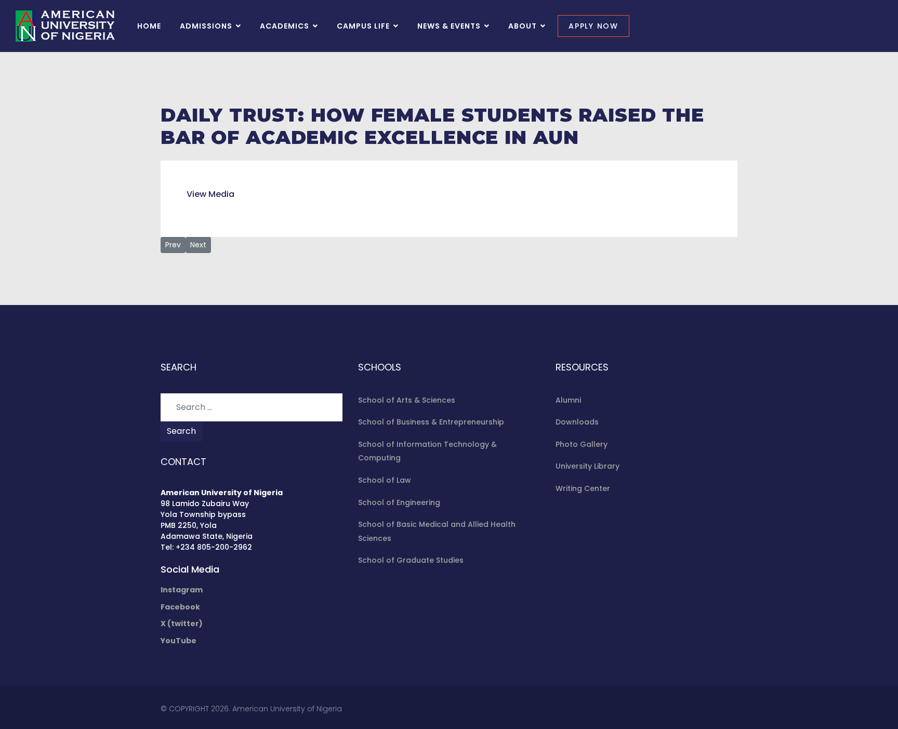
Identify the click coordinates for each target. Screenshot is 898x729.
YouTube (178, 640)
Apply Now (593, 26)
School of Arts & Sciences (406, 400)
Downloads (577, 422)
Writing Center (583, 488)
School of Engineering (399, 502)
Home (149, 26)
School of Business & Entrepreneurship (431, 422)
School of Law (384, 480)
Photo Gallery (582, 444)
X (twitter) (182, 623)
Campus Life (363, 26)
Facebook (180, 607)
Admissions (206, 26)
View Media (210, 194)
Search (181, 431)
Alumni (568, 400)
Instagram (182, 590)
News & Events (449, 26)
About (522, 26)
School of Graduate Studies (411, 560)
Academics (284, 26)
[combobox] (251, 407)
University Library (587, 466)
